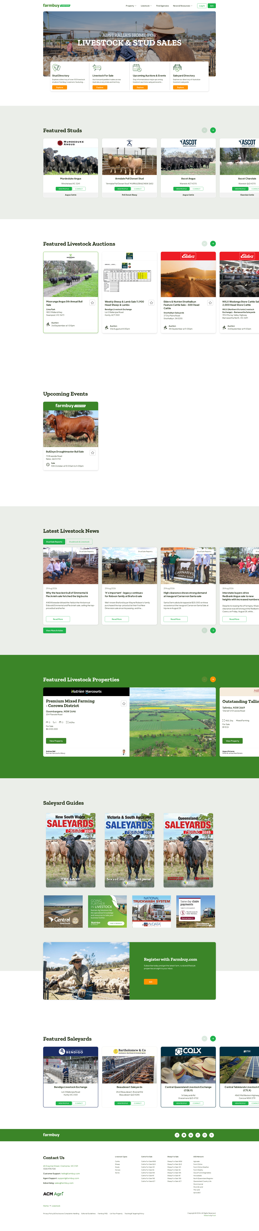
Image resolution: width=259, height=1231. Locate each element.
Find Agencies (162, 5)
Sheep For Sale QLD (174, 1164)
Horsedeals (197, 1175)
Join (212, 5)
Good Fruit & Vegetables (202, 1173)
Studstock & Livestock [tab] (79, 541)
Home (46, 1206)
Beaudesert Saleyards (129, 1086)
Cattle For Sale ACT (148, 1181)
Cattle (117, 1161)
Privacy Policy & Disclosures (53, 1213)
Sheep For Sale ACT (174, 1181)
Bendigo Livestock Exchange (70, 1086)
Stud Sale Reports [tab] (54, 541)
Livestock (145, 5)
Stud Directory (60, 75)
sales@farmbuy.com (64, 1183)
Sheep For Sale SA (173, 1170)
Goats (117, 1167)
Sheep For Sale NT (173, 1175)
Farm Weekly (198, 1170)
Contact (79, 189)
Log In (202, 5)
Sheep (117, 1164)
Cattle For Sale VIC (148, 1167)
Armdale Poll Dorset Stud (129, 178)
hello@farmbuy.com (70, 1173)
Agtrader (196, 1161)
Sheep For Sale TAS (174, 1178)
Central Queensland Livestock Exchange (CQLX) (188, 1088)
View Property (56, 741)
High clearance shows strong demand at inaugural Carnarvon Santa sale (185, 594)
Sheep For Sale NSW (174, 1161)
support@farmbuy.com (68, 1178)
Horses (117, 1170)
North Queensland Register (203, 1178)
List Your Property (116, 1213)
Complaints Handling (71, 1213)
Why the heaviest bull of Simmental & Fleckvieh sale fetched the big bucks (67, 594)
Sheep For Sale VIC (174, 1167)
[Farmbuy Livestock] (64, 6)
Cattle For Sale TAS (148, 1178)
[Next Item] (213, 130)
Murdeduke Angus (70, 178)
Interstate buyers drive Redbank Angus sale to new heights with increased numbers (240, 596)
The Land (196, 1190)
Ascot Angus (188, 178)
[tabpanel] (129, 590)
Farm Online (197, 1164)
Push (214, 1215)
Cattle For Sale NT (147, 1175)
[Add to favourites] (92, 302)
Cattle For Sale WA (148, 1173)
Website (207, 1215)
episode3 (196, 1192)
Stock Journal (198, 1184)
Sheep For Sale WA (174, 1173)
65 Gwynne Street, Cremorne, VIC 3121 (60, 1166)
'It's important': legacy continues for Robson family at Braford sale (124, 594)
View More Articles (54, 630)
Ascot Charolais (247, 178)
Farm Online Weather (201, 1167)
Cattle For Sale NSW (148, 1161)
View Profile (64, 189)
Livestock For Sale (103, 75)
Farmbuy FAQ (103, 1213)
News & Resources (181, 5)
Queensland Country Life (202, 1181)
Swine (117, 1173)
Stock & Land (198, 1187)
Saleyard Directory (184, 75)
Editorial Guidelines (88, 1213)
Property (130, 5)
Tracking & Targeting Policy (134, 1213)
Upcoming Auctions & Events (149, 75)
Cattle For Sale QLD (148, 1164)
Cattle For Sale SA (147, 1170)
